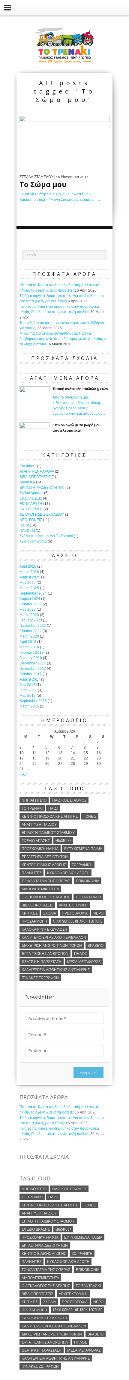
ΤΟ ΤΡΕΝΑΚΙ (32, 808)
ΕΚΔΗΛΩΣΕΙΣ (31, 498)
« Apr (24, 774)
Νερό (98, 912)
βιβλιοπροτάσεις (37, 904)
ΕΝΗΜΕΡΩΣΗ (31, 509)
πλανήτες (31, 872)
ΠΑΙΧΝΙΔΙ (27, 531)
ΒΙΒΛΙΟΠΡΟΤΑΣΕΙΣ (35, 477)
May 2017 (28, 695)
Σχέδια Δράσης (31, 493)
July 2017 (27, 685)
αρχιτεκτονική (73, 904)
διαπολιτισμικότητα (40, 888)
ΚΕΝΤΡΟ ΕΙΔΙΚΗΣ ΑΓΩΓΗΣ (44, 864)
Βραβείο (96, 945)
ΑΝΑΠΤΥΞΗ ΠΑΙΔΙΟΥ (39, 824)
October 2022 (31, 631)
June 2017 (28, 690)
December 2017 (33, 663)
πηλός (80, 953)
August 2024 (30, 599)
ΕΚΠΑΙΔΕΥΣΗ (31, 504)
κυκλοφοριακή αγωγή (68, 872)
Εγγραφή (89, 1072)
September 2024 (33, 593)
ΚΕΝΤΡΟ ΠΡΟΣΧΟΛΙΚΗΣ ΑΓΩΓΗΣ (50, 816)
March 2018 (29, 647)
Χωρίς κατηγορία (33, 541)
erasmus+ (63, 840)
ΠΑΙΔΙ (24, 525)
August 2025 (30, 577)
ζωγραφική (82, 864)
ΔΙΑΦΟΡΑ (27, 482)
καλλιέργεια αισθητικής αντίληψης (56, 969)
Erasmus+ (28, 466)
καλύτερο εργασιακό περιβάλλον (54, 937)
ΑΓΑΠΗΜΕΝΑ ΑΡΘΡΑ (37, 471)
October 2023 (31, 604)
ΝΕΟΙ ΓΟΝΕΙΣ (31, 520)
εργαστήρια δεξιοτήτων (45, 856)
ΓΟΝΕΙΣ (89, 816)
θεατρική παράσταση (42, 961)
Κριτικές (30, 912)
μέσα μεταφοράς (83, 961)
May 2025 (28, 583)
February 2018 (32, 652)
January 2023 (31, 620)
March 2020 (29, 636)
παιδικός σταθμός (69, 799)
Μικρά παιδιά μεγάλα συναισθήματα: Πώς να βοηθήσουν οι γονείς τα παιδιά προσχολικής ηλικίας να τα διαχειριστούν (64, 338)
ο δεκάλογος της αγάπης (46, 896)
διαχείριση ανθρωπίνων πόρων (52, 945)
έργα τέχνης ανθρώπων (45, 953)
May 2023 (28, 609)
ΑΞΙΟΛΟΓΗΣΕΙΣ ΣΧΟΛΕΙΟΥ (42, 514)
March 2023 (29, 615)
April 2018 (28, 642)
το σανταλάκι (88, 896)
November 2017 (33, 669)
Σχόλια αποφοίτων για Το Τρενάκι (46, 536)
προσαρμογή (34, 920)
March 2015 (29, 706)
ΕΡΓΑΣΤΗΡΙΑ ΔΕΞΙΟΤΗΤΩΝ (42, 487)
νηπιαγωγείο (34, 799)
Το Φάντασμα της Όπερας (46, 880)
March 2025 (29, 588)
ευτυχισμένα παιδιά (83, 848)
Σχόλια (49, 912)
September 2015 (33, 701)
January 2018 (31, 658)
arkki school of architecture (77, 920)
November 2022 (33, 626)
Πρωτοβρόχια (75, 912)
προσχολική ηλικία (40, 848)
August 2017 (30, 679)
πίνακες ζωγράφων (40, 977)
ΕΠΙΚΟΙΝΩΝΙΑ (87, 880)
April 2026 (28, 566)
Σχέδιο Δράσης (36, 840)
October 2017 (31, 674)
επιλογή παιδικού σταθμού (48, 832)
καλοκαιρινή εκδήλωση (44, 929)
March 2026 (29, 572)
